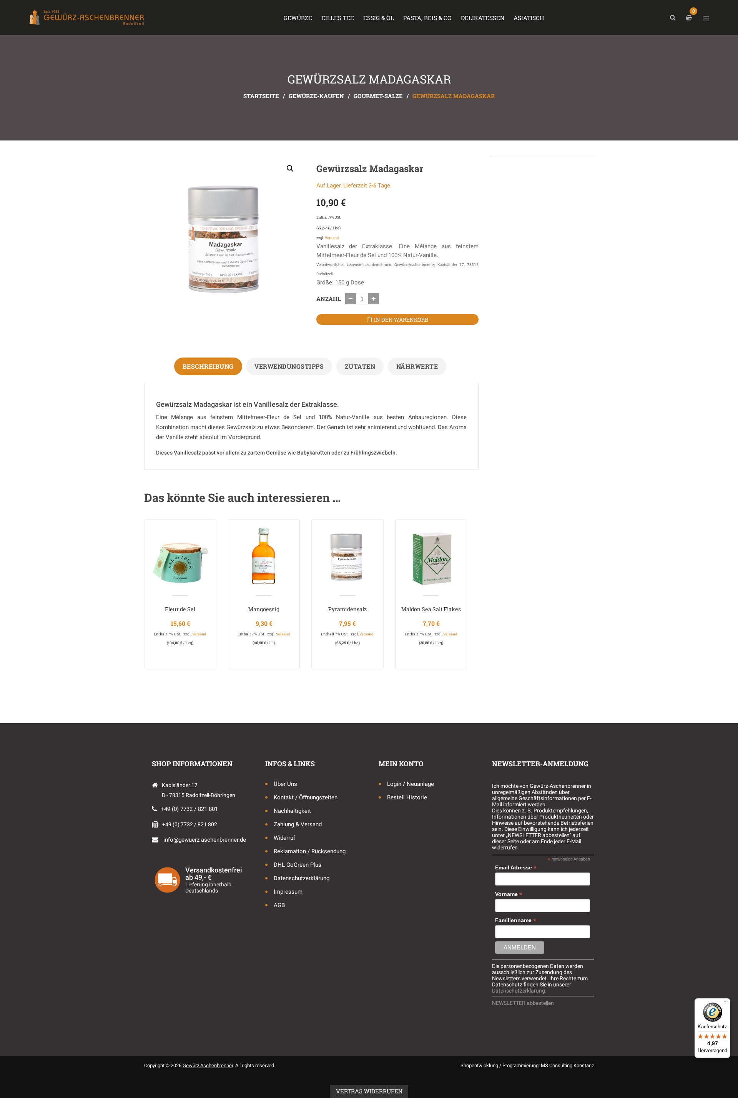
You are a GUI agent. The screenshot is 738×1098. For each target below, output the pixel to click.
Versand (332, 238)
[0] (690, 17)
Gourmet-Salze (378, 96)
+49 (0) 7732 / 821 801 (189, 809)
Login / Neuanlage (410, 783)
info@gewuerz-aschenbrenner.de (204, 839)
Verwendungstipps (289, 366)
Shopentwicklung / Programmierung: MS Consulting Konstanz (527, 1065)
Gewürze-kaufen (316, 96)
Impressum (288, 891)
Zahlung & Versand (298, 824)
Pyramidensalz (347, 609)
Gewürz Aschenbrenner (208, 1065)
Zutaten (360, 366)
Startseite (261, 96)
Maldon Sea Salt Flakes (431, 609)
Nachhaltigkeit (292, 810)
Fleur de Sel (180, 609)
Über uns (285, 783)
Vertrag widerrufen (369, 1091)
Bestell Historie (407, 797)
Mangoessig (263, 609)
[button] (290, 168)
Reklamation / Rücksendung (310, 851)
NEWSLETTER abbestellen (523, 1003)
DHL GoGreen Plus (297, 864)
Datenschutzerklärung (301, 878)
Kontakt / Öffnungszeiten (305, 797)
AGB (279, 905)
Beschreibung (208, 366)
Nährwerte (417, 366)
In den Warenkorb (401, 319)
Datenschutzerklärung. (519, 991)
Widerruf (284, 837)
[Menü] (725, 1003)
